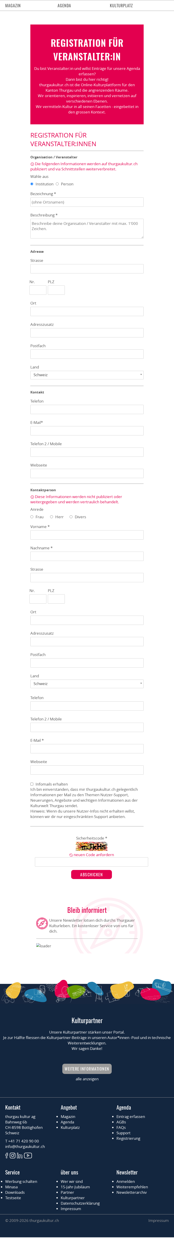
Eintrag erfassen (130, 1116)
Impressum (71, 1208)
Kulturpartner (73, 1197)
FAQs (121, 1127)
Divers (80, 516)
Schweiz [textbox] (41, 374)
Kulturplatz (121, 5)
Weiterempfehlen (132, 1186)
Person (67, 184)
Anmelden (125, 1181)
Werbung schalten (21, 1181)
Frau (40, 516)
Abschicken (91, 874)
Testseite (13, 1197)
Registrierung (128, 1138)
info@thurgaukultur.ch (25, 1146)
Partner (67, 1192)
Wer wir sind (72, 1181)
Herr (59, 516)
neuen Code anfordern (94, 854)
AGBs (121, 1122)
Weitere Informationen (87, 1069)
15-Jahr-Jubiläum (75, 1186)
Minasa (11, 1186)
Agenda (64, 5)
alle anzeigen (87, 1078)
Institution (44, 184)
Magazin (13, 5)
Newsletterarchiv (131, 1192)
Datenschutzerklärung (80, 1203)
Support (123, 1132)
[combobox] (87, 375)
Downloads (15, 1192)
